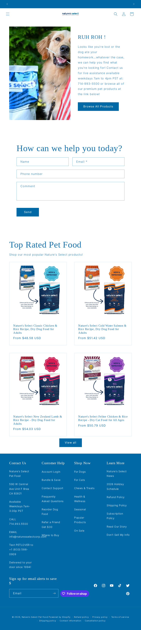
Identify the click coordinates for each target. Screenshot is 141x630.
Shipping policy (47, 620)
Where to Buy (50, 535)
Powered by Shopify (59, 617)
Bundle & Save (51, 479)
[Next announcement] (134, 4)
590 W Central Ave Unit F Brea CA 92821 (19, 489)
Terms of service (120, 617)
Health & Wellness (79, 499)
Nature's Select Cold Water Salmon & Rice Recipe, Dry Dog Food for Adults (102, 329)
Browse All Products (98, 106)
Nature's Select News (117, 473)
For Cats (79, 479)
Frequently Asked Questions (53, 499)
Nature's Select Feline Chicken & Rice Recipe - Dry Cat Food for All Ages (103, 418)
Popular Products (80, 520)
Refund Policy (116, 497)
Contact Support (52, 488)
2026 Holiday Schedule (115, 486)
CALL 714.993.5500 (18, 521)
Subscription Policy (115, 516)
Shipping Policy (117, 505)
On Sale (79, 530)
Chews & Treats (84, 488)
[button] (8, 14)
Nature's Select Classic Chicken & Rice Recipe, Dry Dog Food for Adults (35, 329)
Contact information (70, 620)
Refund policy (81, 617)
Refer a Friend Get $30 (51, 524)
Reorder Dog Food (50, 511)
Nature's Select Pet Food (19, 473)
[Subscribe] (54, 593)
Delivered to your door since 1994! (20, 565)
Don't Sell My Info (118, 534)
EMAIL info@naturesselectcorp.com (27, 534)
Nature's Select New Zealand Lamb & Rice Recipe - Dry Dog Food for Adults (37, 420)
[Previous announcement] (7, 4)
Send (28, 212)
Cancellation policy (95, 620)
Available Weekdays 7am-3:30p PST (19, 506)
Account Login (51, 471)
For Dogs (80, 471)
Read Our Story (117, 526)
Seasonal (80, 509)
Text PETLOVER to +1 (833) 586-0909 (21, 549)
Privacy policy (100, 617)
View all (70, 442)
